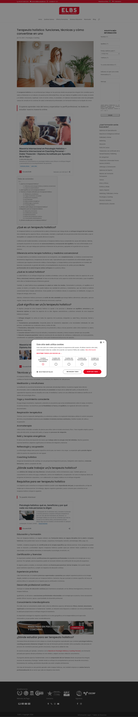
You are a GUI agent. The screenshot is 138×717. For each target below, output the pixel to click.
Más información (90, 350)
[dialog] (69, 358)
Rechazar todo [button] (72, 372)
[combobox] (101, 342)
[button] (69, 353)
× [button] (103, 342)
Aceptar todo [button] (92, 372)
